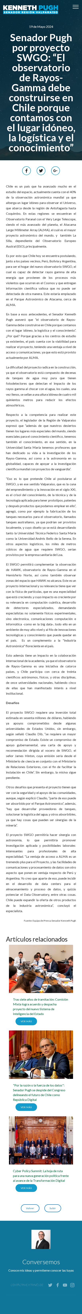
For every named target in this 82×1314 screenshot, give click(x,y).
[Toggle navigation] (76, 6)
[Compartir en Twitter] (41, 170)
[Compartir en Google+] (55, 170)
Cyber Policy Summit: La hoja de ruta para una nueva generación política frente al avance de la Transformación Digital (41, 1175)
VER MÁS (26, 1021)
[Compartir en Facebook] (27, 170)
